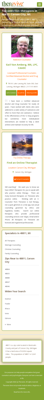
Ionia (7, 313)
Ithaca (7, 308)
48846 (7, 286)
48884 (7, 269)
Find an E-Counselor (22, 179)
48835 (7, 273)
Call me (21, 93)
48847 (7, 282)
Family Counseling (12, 253)
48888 (7, 278)
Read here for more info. (22, 392)
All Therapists (10, 241)
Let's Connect (11, 93)
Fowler (7, 304)
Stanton (8, 299)
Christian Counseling (12, 249)
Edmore (8, 318)
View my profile (32, 93)
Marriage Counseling (13, 245)
